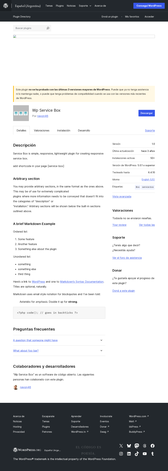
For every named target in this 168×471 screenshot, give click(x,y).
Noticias (17, 421)
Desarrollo (84, 130)
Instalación (63, 130)
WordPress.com (139, 416)
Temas (45, 421)
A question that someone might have (35, 340)
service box (148, 187)
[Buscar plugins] (48, 28)
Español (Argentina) (54, 450)
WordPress (38, 281)
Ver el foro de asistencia (127, 257)
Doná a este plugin (123, 290)
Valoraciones (41, 130)
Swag (104, 431)
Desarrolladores (80, 426)
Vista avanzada (121, 196)
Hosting (17, 426)
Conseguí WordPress (149, 5)
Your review (119, 224)
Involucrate (106, 416)
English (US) (148, 179)
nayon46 (42, 116)
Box (137, 187)
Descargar (147, 113)
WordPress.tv (80, 431)
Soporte (150, 130)
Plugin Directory (22, 16)
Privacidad (19, 431)
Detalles (21, 130)
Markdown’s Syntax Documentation (82, 281)
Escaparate (48, 416)
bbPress (135, 426)
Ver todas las (147, 224)
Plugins (46, 426)
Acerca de (18, 416)
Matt (133, 421)
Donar (104, 426)
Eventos (104, 421)
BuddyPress (137, 431)
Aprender (76, 416)
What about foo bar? (26, 350)
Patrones (47, 431)
